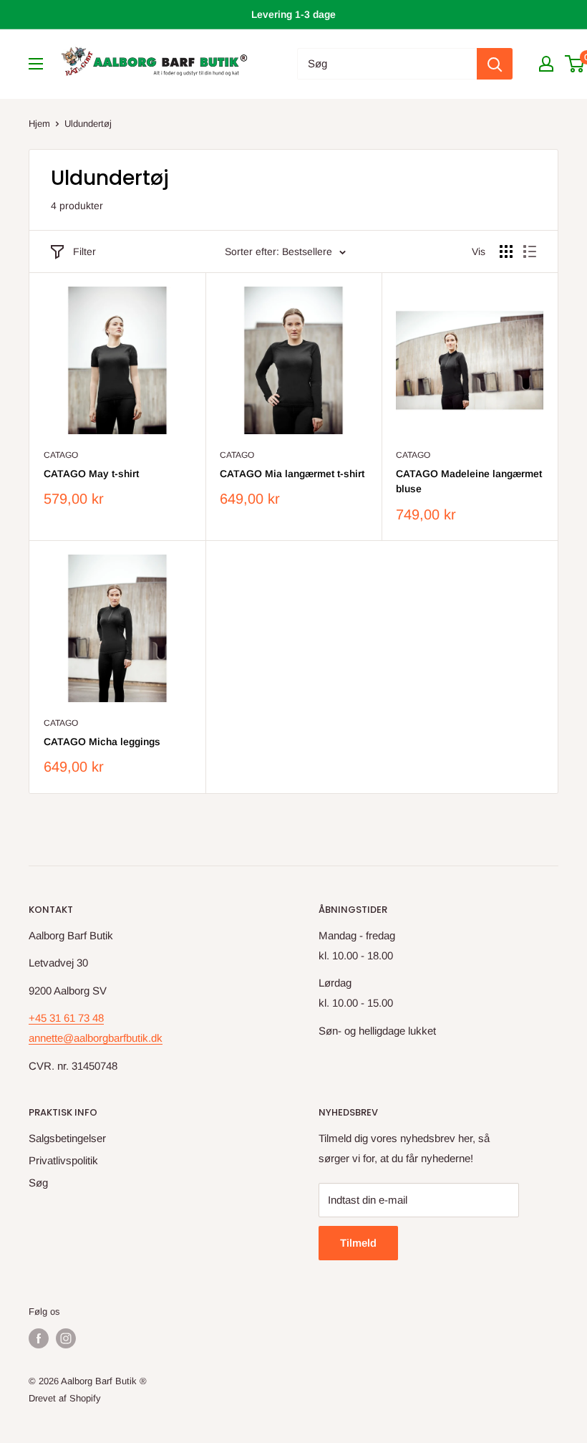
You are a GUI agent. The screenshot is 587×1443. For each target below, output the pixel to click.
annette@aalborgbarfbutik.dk (95, 1038)
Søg (38, 1182)
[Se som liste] (529, 251)
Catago (61, 455)
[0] (575, 63)
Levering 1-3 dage (293, 14)
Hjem (39, 123)
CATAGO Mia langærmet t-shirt (292, 473)
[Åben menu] (36, 63)
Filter (84, 251)
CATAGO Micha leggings (102, 741)
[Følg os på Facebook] (39, 1338)
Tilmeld (358, 1243)
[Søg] (495, 64)
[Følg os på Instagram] (66, 1338)
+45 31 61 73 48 (66, 1018)
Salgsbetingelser (67, 1138)
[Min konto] (546, 64)
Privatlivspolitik (63, 1160)
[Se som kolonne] (506, 251)
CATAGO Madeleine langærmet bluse (469, 481)
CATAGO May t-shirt (91, 473)
